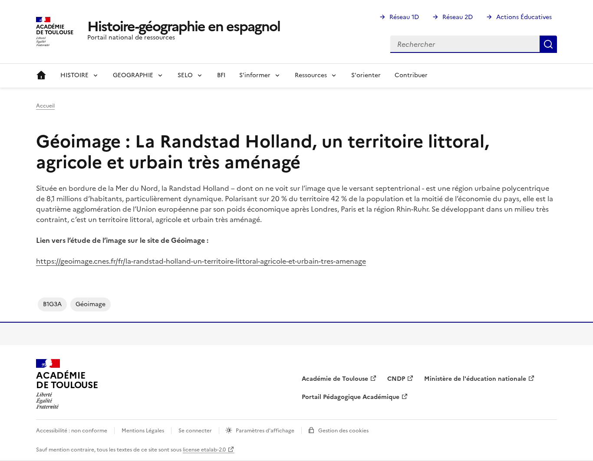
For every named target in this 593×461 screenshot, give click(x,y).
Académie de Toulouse (335, 378)
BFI (221, 75)
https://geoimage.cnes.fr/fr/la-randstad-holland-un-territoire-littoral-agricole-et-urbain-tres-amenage (201, 261)
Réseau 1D (404, 17)
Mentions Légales (143, 431)
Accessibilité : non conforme (71, 431)
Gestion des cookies (343, 431)
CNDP (396, 378)
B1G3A (52, 304)
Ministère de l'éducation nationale (475, 378)
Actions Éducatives (524, 17)
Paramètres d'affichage (265, 431)
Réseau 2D (457, 17)
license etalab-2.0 (204, 450)
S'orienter (366, 75)
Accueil (41, 75)
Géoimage (90, 304)
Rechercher (548, 44)
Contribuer (411, 75)
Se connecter (195, 431)
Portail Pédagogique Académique (350, 397)
